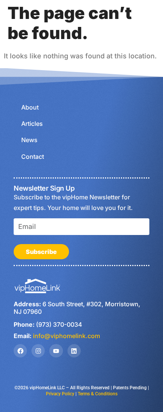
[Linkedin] (74, 350)
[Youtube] (56, 350)
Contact (32, 156)
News (29, 140)
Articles (32, 123)
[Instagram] (38, 350)
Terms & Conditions (98, 393)
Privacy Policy (60, 393)
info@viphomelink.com (66, 336)
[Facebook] (20, 350)
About (30, 107)
